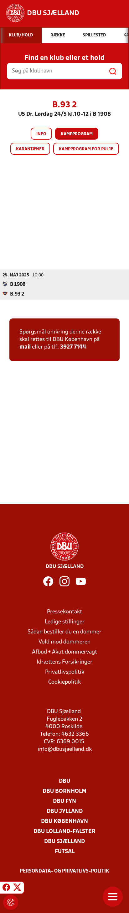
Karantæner (30, 149)
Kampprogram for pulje (86, 149)
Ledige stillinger (65, 622)
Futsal (65, 851)
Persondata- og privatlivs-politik (64, 871)
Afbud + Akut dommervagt (64, 652)
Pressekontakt (64, 612)
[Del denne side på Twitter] (17, 889)
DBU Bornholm (64, 791)
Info (41, 134)
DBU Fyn (64, 801)
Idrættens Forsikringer (64, 662)
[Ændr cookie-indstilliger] (10, 902)
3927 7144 (73, 347)
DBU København (64, 821)
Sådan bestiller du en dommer (64, 632)
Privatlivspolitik (64, 672)
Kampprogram (77, 134)
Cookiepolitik (64, 682)
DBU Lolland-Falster (64, 831)
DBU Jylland (65, 811)
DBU (64, 781)
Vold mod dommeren (64, 642)
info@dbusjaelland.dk (65, 749)
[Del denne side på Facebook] (6, 889)
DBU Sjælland (64, 841)
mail (25, 347)
